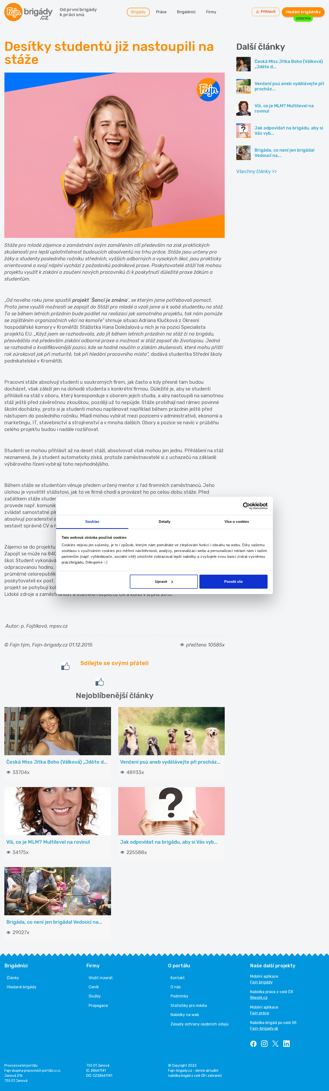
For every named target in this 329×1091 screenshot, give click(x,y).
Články (13, 978)
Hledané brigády (21, 987)
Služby (95, 996)
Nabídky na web (185, 1014)
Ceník (94, 987)
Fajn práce (259, 1013)
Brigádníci (186, 12)
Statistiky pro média (189, 1005)
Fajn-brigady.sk (264, 1028)
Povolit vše (233, 581)
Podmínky (179, 996)
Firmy (211, 12)
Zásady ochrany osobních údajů (200, 1024)
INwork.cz (259, 997)
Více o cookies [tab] (236, 521)
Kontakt (178, 978)
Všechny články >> (256, 171)
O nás (176, 987)
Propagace (98, 1005)
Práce (161, 12)
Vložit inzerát (101, 978)
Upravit (161, 581)
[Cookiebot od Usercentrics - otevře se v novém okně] (246, 506)
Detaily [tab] (165, 521)
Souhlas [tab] (92, 521)
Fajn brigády (261, 982)
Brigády (138, 12)
